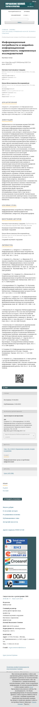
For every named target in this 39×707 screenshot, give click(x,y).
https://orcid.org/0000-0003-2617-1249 (14, 90)
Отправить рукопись (12, 499)
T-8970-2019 (12, 96)
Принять (26, 704)
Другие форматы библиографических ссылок (17, 436)
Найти (19, 22)
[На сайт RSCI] (16, 549)
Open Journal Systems (10, 655)
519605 (14, 92)
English (5, 488)
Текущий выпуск (14, 11)
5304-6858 (7, 94)
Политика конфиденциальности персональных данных (18, 668)
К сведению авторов (10, 511)
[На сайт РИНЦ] (16, 557)
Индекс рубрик (8, 507)
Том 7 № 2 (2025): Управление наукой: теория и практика (18, 32)
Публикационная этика (11, 518)
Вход (34, 1)
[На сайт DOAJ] (16, 579)
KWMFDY (8, 64)
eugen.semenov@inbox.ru (17, 647)
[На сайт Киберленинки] (16, 587)
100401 (14, 77)
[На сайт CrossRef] (16, 564)
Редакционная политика (11, 514)
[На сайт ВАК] (16, 572)
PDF (6, 387)
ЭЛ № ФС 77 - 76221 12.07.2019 (13, 599)
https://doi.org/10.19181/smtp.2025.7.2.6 (18, 62)
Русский (5, 491)
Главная (5, 29)
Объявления (16, 15)
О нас (25, 15)
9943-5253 (7, 79)
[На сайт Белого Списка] (16, 544)
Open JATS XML (9, 473)
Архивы (27, 11)
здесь (31, 687)
